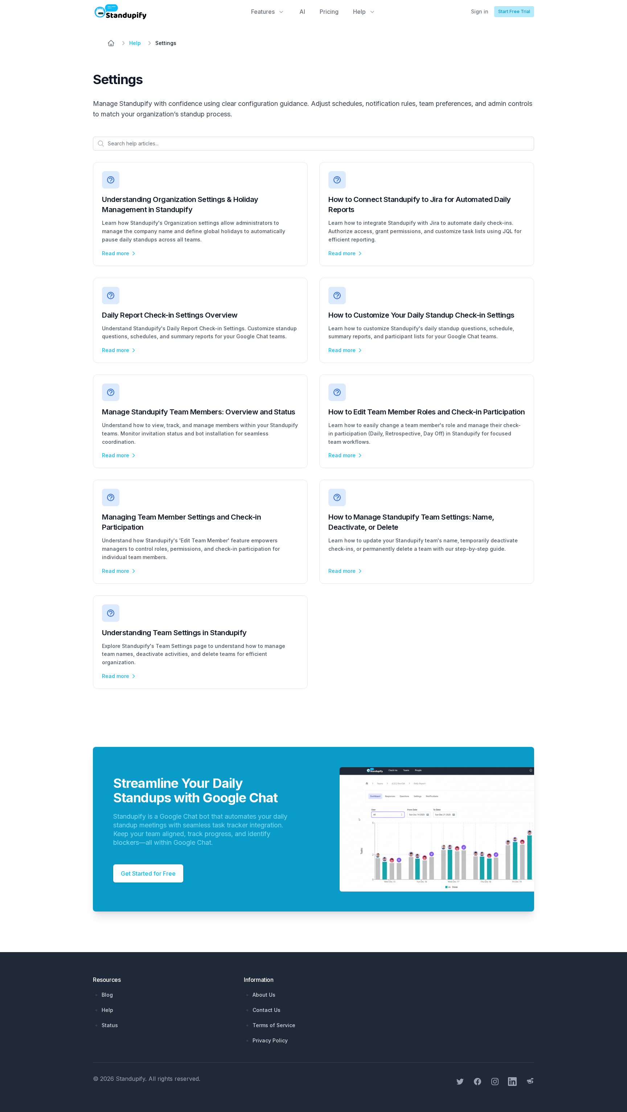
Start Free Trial (514, 11)
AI (302, 11)
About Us (264, 995)
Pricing (329, 11)
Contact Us (266, 1010)
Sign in (479, 11)
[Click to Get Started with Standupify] (425, 824)
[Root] (111, 43)
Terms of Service (274, 1025)
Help (107, 1010)
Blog (107, 995)
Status (110, 1025)
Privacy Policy (270, 1040)
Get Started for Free (148, 873)
